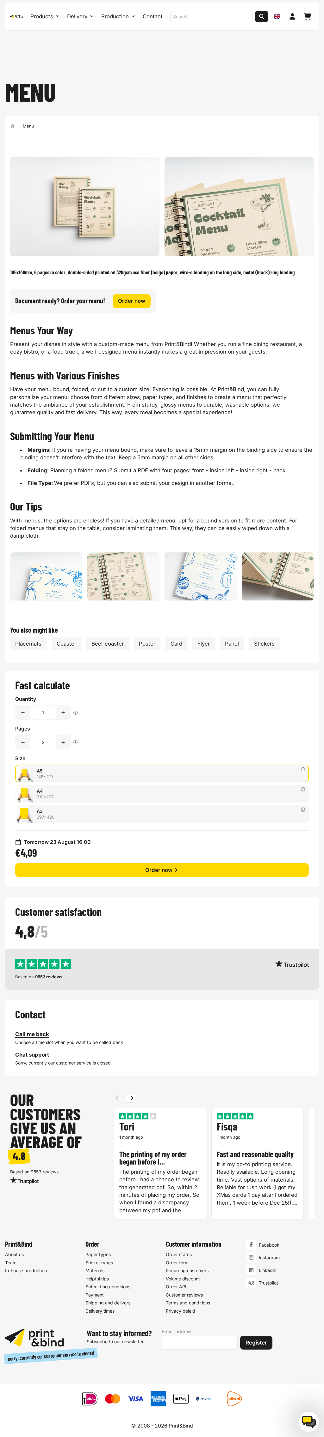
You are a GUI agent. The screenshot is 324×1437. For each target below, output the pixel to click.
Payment (94, 1294)
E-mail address (177, 1331)
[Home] (12, 125)
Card (176, 644)
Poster (147, 644)
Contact (153, 16)
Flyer (203, 644)
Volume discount (183, 1278)
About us (14, 1254)
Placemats (28, 644)
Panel (232, 644)
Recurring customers (187, 1270)
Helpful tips (97, 1278)
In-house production (26, 1270)
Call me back (32, 1034)
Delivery (77, 16)
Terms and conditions (188, 1302)
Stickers (264, 644)
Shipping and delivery (108, 1302)
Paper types (98, 1254)
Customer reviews (184, 1294)
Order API (176, 1286)
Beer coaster (107, 644)
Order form (177, 1262)
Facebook (269, 1245)
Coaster (66, 644)
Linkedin (267, 1270)
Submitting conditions (107, 1286)
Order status (179, 1254)
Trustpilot (268, 1282)
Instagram (269, 1257)
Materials (94, 1270)
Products (41, 16)
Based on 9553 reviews (34, 1171)
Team (10, 1262)
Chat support (32, 1055)
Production (115, 16)
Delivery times (100, 1311)
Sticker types (99, 1262)
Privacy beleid (180, 1311)
